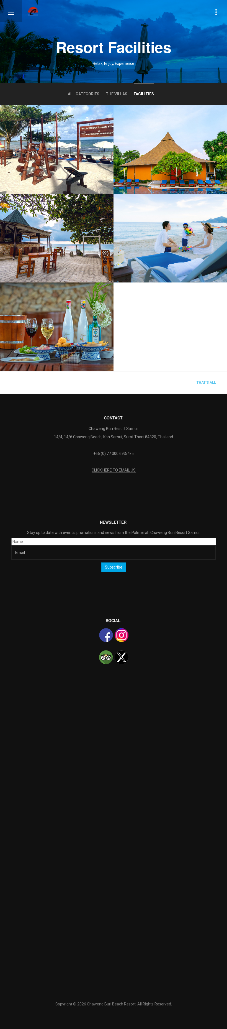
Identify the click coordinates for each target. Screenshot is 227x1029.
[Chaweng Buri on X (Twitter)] (121, 657)
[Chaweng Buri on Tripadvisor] (106, 657)
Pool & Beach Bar (33, 233)
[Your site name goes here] (33, 11)
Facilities (144, 94)
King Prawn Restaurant (153, 144)
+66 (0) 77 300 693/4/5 (113, 453)
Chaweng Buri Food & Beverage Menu (50, 318)
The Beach (138, 252)
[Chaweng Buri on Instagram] (121, 635)
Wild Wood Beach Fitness (42, 157)
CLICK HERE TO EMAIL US (114, 470)
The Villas (116, 94)
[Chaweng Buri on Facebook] (106, 635)
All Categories (83, 94)
